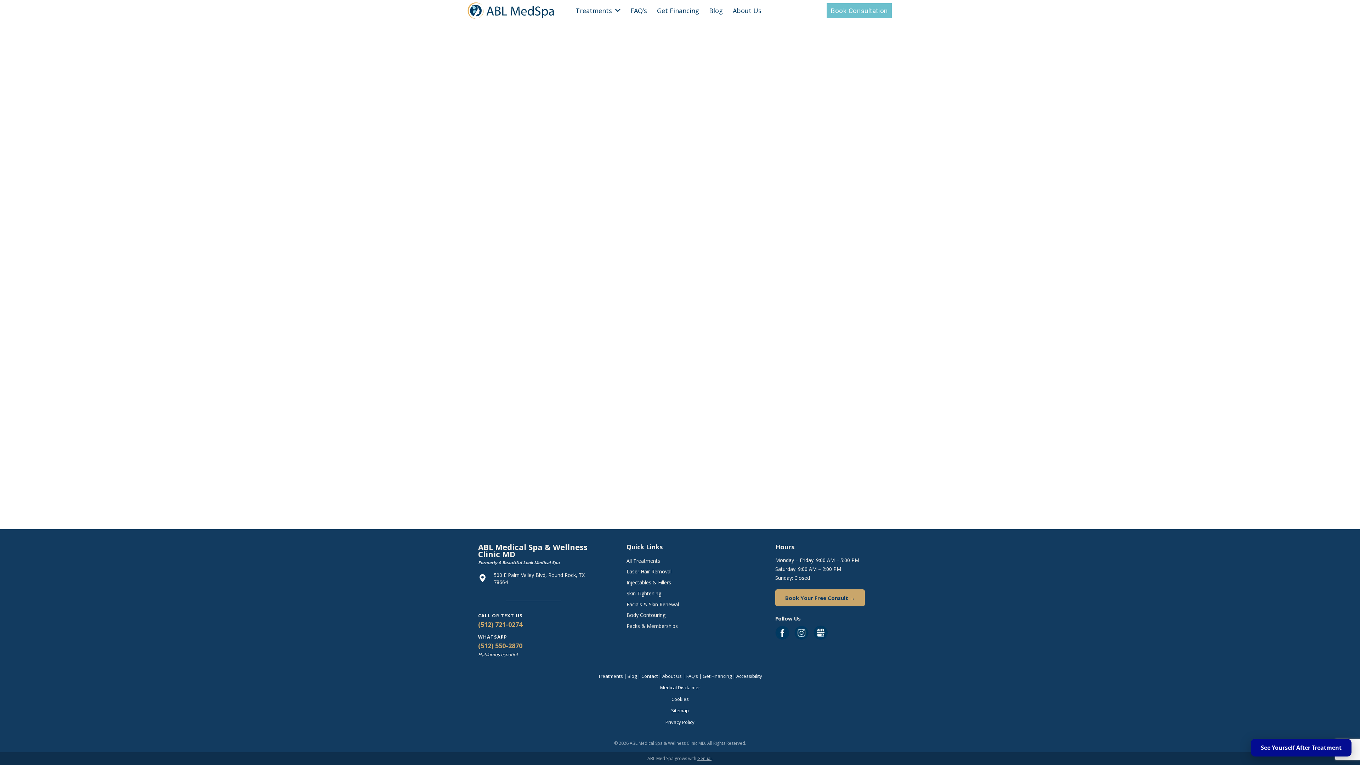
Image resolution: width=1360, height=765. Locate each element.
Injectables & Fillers (649, 582)
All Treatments (643, 560)
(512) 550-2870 (500, 645)
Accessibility (749, 676)
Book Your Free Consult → (820, 597)
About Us (672, 676)
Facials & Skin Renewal (653, 604)
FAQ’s (692, 676)
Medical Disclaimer (680, 687)
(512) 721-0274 (500, 624)
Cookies (680, 699)
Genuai (704, 758)
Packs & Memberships (652, 626)
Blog (632, 676)
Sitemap (680, 710)
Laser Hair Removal (649, 571)
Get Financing (717, 676)
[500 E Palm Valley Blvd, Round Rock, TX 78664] (486, 578)
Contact (649, 676)
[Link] (511, 10)
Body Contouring (646, 615)
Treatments (610, 676)
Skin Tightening (644, 593)
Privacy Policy (680, 722)
